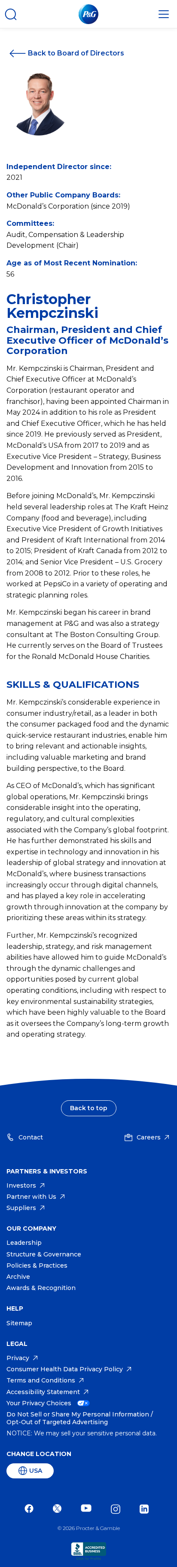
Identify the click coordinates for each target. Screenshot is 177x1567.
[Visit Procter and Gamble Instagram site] (118, 1509)
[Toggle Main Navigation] (164, 14)
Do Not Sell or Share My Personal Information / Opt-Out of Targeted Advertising (79, 1418)
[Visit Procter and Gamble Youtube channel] (88, 1509)
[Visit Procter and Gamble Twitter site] (59, 1509)
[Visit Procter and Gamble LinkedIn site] (146, 1509)
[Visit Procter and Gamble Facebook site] (31, 1509)
